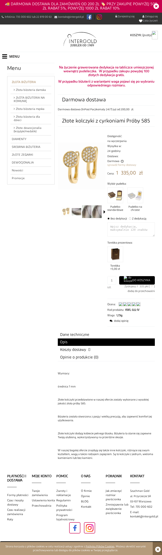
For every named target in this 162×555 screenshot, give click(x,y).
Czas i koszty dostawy (15, 502)
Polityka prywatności (64, 507)
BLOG (84, 501)
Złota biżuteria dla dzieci (27, 118)
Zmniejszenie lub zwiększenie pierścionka (117, 509)
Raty (10, 519)
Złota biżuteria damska (31, 90)
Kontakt (86, 506)
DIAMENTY (19, 139)
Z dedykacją (139, 218)
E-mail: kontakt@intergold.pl (142, 514)
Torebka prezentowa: (120, 242)
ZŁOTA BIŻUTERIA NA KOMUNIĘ (29, 99)
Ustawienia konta (43, 500)
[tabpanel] (106, 416)
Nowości (17, 170)
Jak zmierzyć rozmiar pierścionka (114, 495)
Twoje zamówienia (40, 493)
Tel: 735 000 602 (141, 506)
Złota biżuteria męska (30, 109)
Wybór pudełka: (117, 184)
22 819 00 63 (44, 17)
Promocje (18, 178)
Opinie (85, 496)
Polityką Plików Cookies (100, 546)
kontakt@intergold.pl (71, 17)
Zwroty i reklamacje (63, 493)
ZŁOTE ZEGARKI (22, 154)
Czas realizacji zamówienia (16, 512)
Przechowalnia (41, 505)
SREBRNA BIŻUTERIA (26, 147)
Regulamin (63, 500)
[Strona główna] (81, 39)
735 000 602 (23, 17)
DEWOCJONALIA (23, 162)
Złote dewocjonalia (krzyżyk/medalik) (27, 130)
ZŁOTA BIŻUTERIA (24, 82)
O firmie (86, 491)
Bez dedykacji (119, 218)
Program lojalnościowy (65, 517)
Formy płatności (17, 495)
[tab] (106, 342)
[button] (104, 212)
